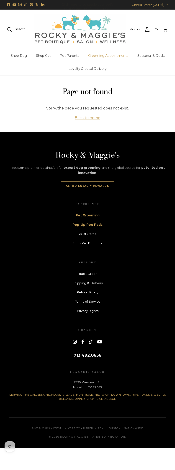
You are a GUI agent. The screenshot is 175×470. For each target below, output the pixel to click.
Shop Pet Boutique (87, 243)
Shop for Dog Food (87, 7)
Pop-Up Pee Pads (87, 224)
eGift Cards (87, 234)
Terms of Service (87, 301)
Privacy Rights (87, 311)
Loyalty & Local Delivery (88, 69)
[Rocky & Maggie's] (80, 29)
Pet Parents (69, 56)
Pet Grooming (88, 215)
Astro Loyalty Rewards (87, 185)
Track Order (88, 273)
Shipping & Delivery (87, 283)
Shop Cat (43, 56)
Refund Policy (87, 292)
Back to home (87, 118)
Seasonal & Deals (151, 56)
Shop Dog (19, 56)
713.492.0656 (87, 355)
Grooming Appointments (108, 56)
